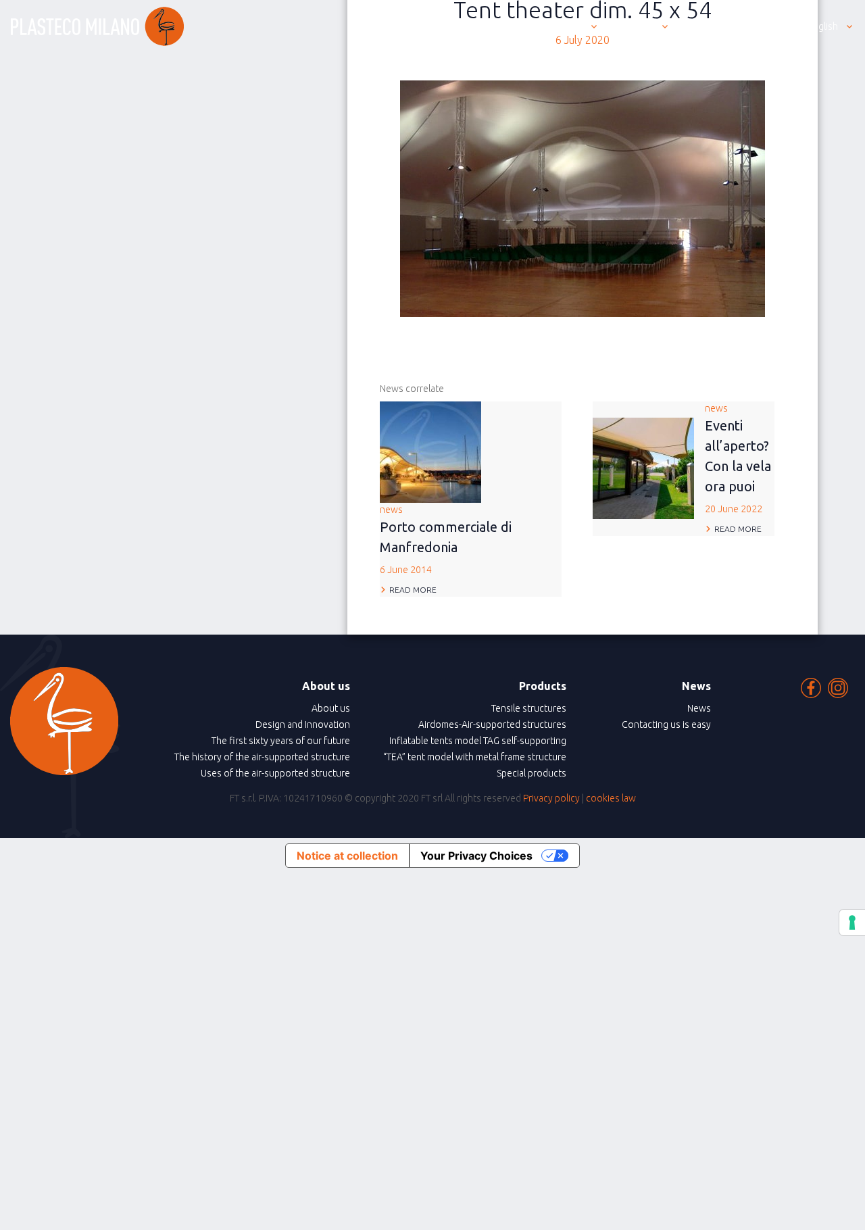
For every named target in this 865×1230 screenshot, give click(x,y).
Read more (413, 589)
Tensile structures (528, 708)
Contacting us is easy (666, 724)
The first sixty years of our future (281, 740)
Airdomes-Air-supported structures (492, 724)
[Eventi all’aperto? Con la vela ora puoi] (643, 467)
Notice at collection (347, 855)
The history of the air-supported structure (262, 757)
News (699, 708)
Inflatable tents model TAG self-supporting (477, 740)
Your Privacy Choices (476, 855)
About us (331, 708)
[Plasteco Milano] (97, 26)
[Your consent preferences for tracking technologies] (852, 922)
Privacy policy (551, 798)
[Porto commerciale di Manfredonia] (430, 451)
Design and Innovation (302, 724)
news (446, 539)
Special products (531, 773)
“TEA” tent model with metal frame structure (474, 757)
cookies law (611, 798)
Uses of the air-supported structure (275, 773)
